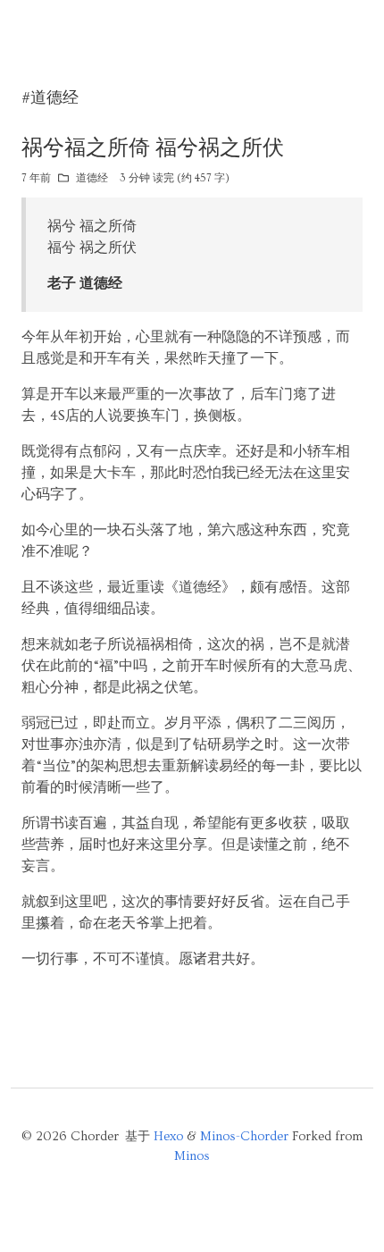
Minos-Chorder (244, 1137)
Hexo (168, 1137)
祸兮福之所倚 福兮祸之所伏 (152, 148)
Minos (192, 1156)
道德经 (92, 178)
